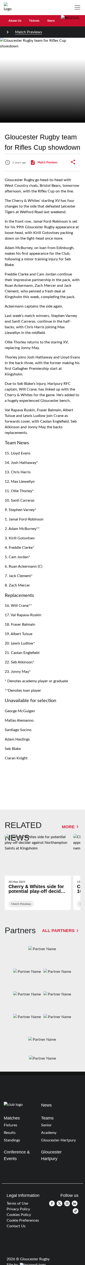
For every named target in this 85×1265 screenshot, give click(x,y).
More (68, 826)
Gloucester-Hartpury (58, 1140)
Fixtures (10, 1125)
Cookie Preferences (23, 1220)
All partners (58, 930)
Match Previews (28, 32)
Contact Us (16, 1226)
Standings (12, 1140)
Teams (47, 1117)
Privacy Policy (18, 1209)
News (46, 1105)
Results (10, 1133)
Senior (46, 1125)
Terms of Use (17, 1203)
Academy (48, 1133)
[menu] (78, 7)
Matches (12, 1117)
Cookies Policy (19, 1215)
